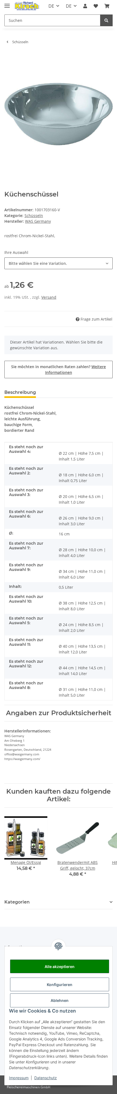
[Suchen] (106, 20)
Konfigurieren (59, 984)
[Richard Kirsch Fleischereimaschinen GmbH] (26, 6)
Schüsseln (33, 215)
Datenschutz (45, 1077)
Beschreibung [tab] (20, 392)
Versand (48, 297)
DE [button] (51, 6)
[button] (85, 6)
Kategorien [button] (17, 902)
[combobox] (58, 263)
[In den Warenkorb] (8, 57)
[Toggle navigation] (7, 3)
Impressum (19, 1077)
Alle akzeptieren (60, 966)
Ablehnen (60, 1000)
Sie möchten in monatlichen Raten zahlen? (58, 369)
